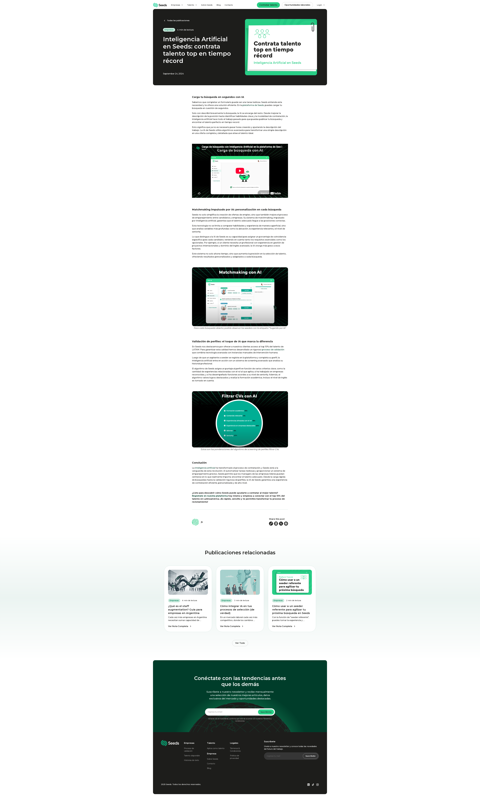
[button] (177, 5)
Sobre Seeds (206, 5)
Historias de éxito (191, 760)
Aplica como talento (215, 748)
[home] (160, 5)
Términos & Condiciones (235, 749)
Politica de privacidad (234, 756)
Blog (218, 5)
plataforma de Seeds (253, 105)
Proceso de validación (189, 749)
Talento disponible (192, 755)
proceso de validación (273, 349)
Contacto (229, 5)
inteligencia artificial (205, 468)
